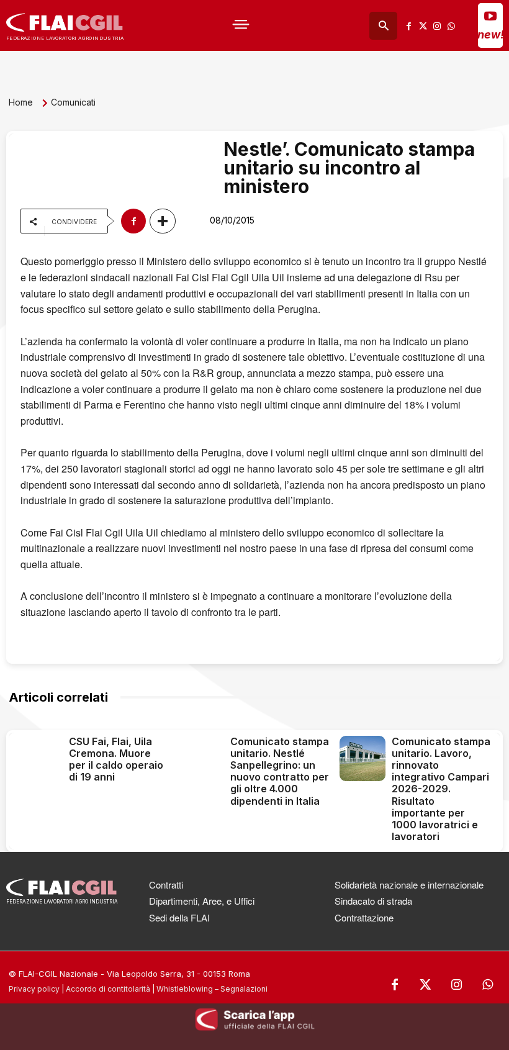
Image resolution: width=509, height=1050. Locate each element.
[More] (163, 221)
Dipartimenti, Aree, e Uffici (201, 900)
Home (21, 102)
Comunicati (73, 102)
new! (490, 34)
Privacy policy (34, 988)
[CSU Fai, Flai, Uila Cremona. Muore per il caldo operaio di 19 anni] (40, 758)
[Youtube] (490, 15)
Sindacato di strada (373, 900)
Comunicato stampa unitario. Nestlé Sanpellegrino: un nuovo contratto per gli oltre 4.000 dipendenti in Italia (279, 771)
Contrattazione (364, 917)
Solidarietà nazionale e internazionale (409, 884)
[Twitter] (423, 25)
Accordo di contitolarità (108, 988)
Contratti (166, 884)
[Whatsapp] (451, 25)
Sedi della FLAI (179, 917)
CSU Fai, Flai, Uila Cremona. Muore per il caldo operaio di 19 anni (116, 759)
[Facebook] (408, 25)
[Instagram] (437, 25)
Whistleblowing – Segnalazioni (212, 988)
